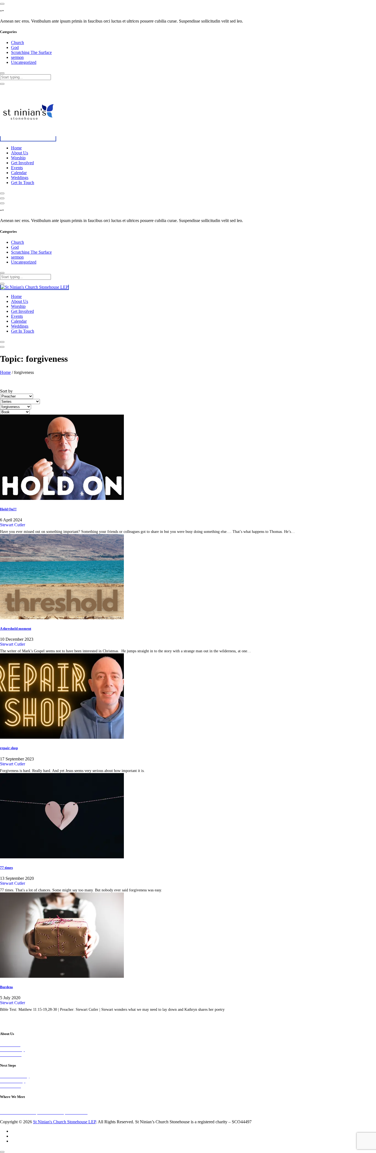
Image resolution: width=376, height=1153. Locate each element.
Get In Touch (22, 182)
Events (17, 167)
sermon (17, 57)
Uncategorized (23, 62)
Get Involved (22, 162)
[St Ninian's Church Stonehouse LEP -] (28, 138)
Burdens (6, 987)
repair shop (9, 748)
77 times (6, 868)
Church (17, 42)
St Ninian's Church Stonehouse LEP (64, 1121)
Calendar (19, 172)
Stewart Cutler (12, 524)
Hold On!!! (8, 509)
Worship (18, 157)
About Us (19, 152)
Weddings (19, 177)
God (15, 47)
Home (16, 148)
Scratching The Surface (31, 52)
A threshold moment (15, 628)
